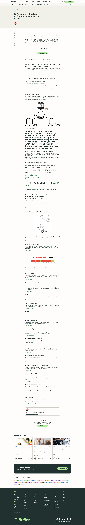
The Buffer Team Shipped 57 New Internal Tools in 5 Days (23, 449)
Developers (35, 500)
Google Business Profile (27, 496)
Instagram (25, 497)
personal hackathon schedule (49, 246)
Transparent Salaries (57, 507)
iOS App (15, 507)
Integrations (16, 506)
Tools (47, 4)
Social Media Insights (31, 4)
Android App (16, 509)
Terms (67, 521)
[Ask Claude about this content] (14, 45)
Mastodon (25, 500)
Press (64, 496)
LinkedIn (25, 499)
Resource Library (46, 498)
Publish (15, 494)
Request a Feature (56, 497)
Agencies (35, 496)
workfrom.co (34, 189)
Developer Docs (46, 510)
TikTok (25, 505)
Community (16, 496)
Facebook (25, 494)
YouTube (25, 508)
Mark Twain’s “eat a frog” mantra (45, 74)
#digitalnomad (31, 175)
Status (55, 494)
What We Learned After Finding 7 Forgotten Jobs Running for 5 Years (60, 449)
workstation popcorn (42, 99)
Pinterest (25, 502)
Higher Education (36, 499)
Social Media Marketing (22, 4)
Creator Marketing (39, 4)
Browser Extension (17, 510)
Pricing (50, 1)
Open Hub (55, 502)
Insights (16, 497)
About (64, 493)
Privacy (64, 521)
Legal (64, 499)
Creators (35, 493)
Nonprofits (35, 497)
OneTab (44, 89)
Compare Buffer (46, 507)
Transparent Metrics (57, 504)
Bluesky (25, 493)
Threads (25, 503)
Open (18, 9)
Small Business (36, 494)
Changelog (55, 496)
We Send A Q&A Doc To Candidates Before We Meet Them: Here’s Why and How (42, 449)
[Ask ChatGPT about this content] (14, 43)
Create (15, 493)
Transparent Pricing (57, 505)
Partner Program (65, 497)
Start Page (15, 504)
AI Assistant (16, 503)
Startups (35, 502)
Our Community (46, 508)
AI (44, 4)
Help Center (55, 493)
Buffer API (15, 513)
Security (69, 521)
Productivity (27, 32)
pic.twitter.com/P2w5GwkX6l (37, 178)
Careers (64, 494)
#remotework (46, 172)
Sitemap (64, 500)
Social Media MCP (17, 512)
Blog (12, 4)
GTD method (37, 236)
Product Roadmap (56, 508)
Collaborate (16, 499)
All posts (16, 4)
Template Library (46, 494)
